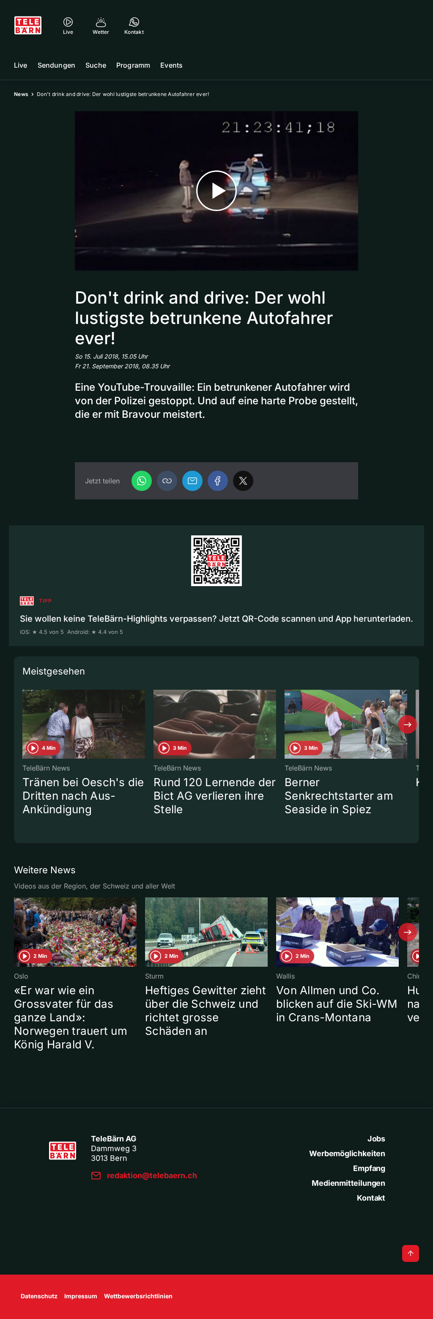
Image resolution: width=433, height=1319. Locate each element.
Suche (95, 65)
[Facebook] (218, 481)
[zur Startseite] (27, 25)
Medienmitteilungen (348, 1183)
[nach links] (25, 724)
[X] (243, 481)
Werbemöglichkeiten (347, 1153)
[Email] (192, 481)
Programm (133, 65)
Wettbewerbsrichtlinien (138, 1296)
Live (20, 65)
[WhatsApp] (142, 481)
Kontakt (371, 1197)
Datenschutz (39, 1296)
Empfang (369, 1168)
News (21, 94)
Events (171, 65)
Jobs (376, 1138)
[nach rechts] (407, 724)
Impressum (80, 1296)
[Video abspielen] (216, 191)
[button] (167, 481)
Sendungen (56, 65)
